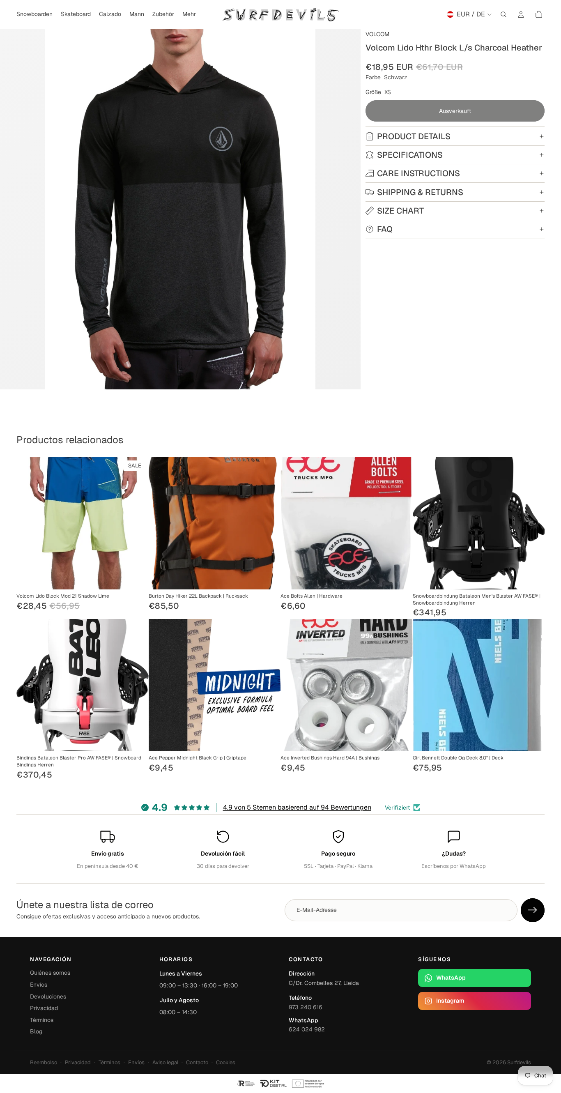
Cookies (225, 1062)
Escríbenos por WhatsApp (453, 866)
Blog (36, 1031)
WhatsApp (451, 977)
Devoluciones (48, 996)
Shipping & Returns (420, 192)
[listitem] (189, 14)
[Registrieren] (533, 910)
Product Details (414, 136)
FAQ (385, 229)
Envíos (38, 984)
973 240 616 (305, 1007)
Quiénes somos (50, 972)
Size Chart (400, 210)
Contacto (197, 1062)
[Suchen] (503, 14)
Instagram (450, 1000)
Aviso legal (165, 1062)
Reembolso (43, 1062)
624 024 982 (307, 1029)
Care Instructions (418, 173)
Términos (41, 1020)
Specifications (410, 155)
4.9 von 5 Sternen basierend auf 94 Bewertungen (297, 807)
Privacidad (44, 1008)
